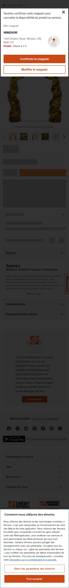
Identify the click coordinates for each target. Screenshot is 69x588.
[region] (34, 548)
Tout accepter (34, 578)
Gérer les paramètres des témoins (34, 568)
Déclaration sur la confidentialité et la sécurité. (33, 559)
